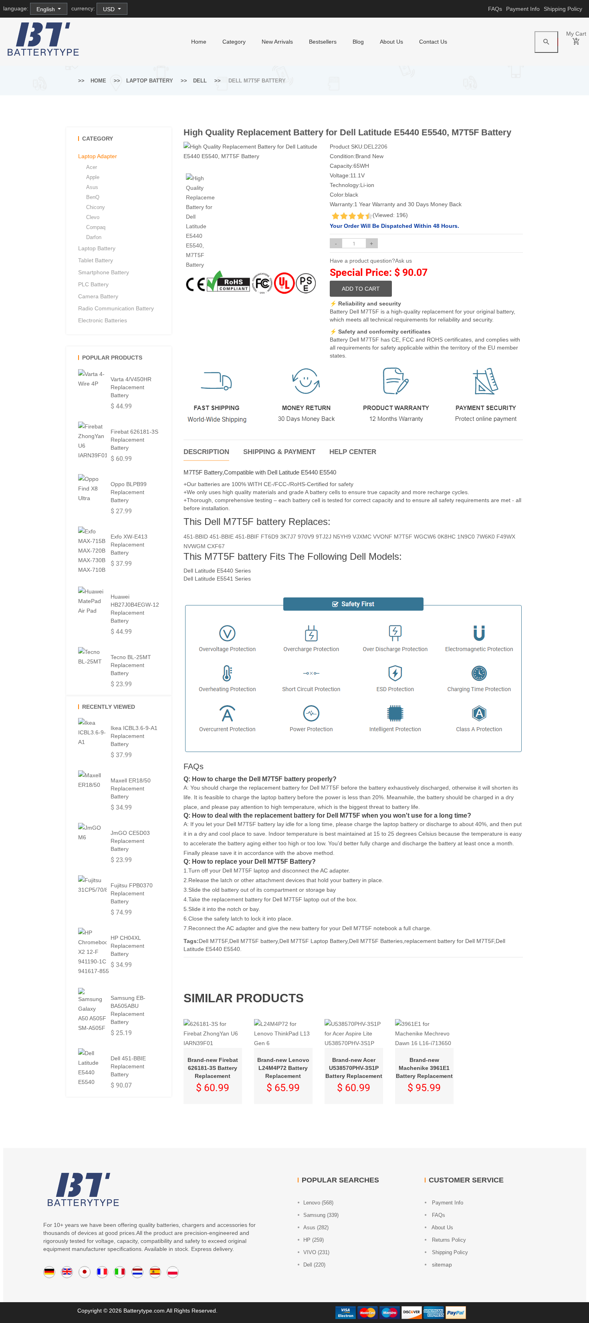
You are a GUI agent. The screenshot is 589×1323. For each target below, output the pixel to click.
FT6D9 (269, 536)
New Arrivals (277, 41)
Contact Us (433, 41)
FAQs (495, 9)
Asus (92, 187)
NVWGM (195, 546)
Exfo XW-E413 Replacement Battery (129, 544)
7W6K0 (485, 536)
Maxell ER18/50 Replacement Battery (131, 788)
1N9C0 (466, 536)
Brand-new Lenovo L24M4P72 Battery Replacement (283, 1068)
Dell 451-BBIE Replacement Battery (128, 1066)
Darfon (93, 237)
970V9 (306, 536)
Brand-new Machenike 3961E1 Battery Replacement (424, 1068)
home (198, 41)
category (234, 41)
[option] (200, 221)
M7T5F (403, 536)
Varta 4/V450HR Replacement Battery (131, 387)
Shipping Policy (563, 9)
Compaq (95, 227)
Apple (92, 177)
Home (98, 81)
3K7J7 (288, 536)
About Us (391, 41)
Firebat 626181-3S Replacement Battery (134, 439)
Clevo (92, 217)
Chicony (95, 207)
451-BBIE (222, 536)
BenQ (92, 197)
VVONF (382, 536)
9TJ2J (323, 536)
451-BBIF (247, 536)
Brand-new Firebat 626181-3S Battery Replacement (213, 1068)
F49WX (505, 536)
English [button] (46, 9)
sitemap (441, 1264)
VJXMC (362, 536)
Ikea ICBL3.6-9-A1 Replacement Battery (134, 736)
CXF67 (216, 546)
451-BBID (196, 536)
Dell (200, 81)
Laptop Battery (149, 81)
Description (206, 452)
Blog (358, 41)
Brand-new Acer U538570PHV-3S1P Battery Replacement (353, 1068)
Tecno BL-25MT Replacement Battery (131, 665)
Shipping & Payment (279, 452)
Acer (91, 167)
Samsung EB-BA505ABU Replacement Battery (128, 1010)
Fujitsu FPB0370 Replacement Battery (132, 893)
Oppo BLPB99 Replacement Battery (129, 492)
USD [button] (109, 9)
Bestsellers (323, 41)
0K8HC (447, 536)
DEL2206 (375, 146)
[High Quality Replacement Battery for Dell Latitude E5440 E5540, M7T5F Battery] (200, 221)
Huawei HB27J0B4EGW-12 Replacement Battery (135, 608)
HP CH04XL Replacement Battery (127, 946)
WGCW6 (425, 536)
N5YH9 (342, 536)
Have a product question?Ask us (371, 260)
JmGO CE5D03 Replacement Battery (130, 841)
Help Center (352, 452)
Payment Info (523, 9)
